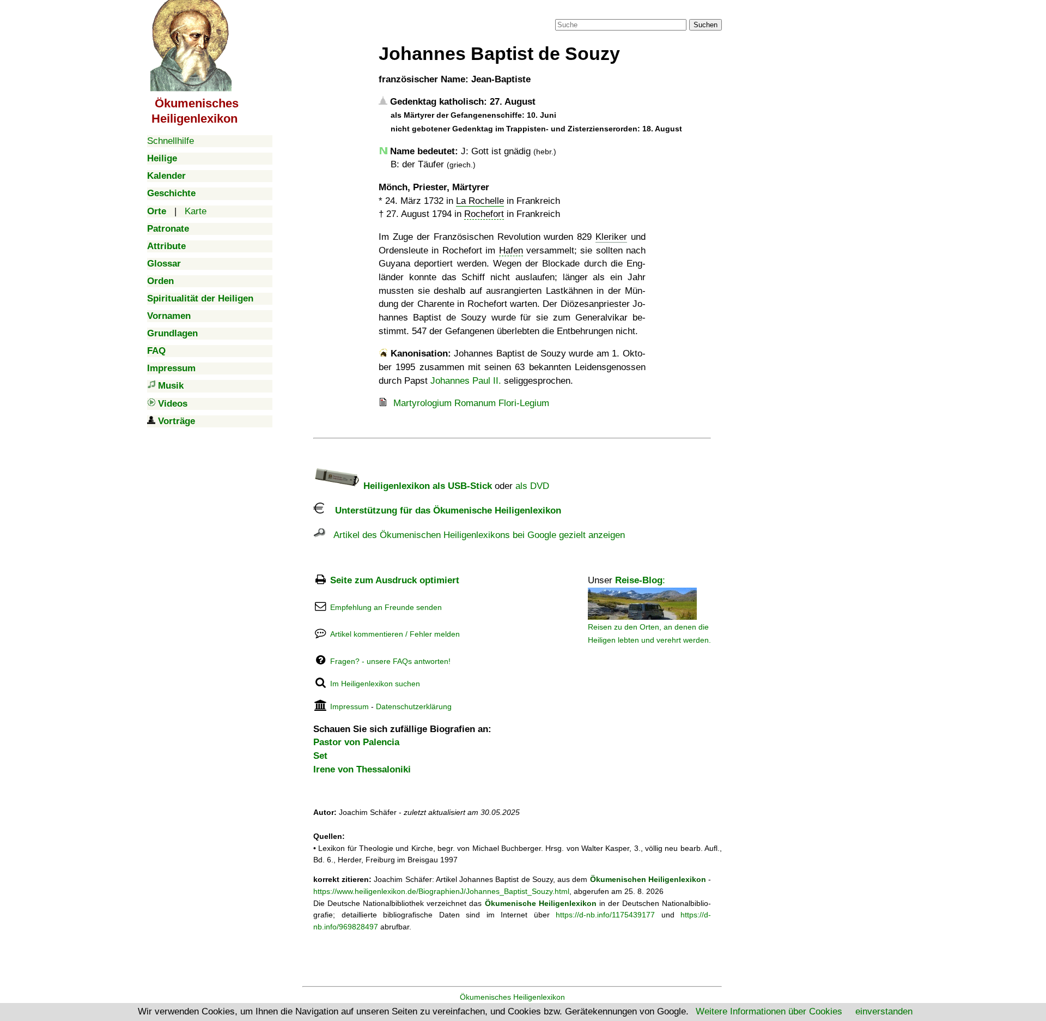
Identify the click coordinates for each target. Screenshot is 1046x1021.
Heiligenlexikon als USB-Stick (426, 486)
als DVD (532, 486)
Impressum (349, 706)
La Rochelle (480, 201)
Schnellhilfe (170, 141)
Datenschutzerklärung (414, 706)
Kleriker (611, 237)
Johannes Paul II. (465, 381)
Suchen (705, 25)
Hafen (511, 250)
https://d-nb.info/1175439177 (605, 914)
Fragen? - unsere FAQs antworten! (390, 661)
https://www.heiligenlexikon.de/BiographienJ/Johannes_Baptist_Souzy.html (441, 891)
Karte (195, 211)
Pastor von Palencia (356, 742)
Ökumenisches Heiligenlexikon (512, 997)
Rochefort (484, 214)
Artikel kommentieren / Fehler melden (395, 634)
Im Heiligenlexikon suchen (375, 683)
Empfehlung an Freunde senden (386, 607)
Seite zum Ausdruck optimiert (394, 580)
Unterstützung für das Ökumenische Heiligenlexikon (442, 510)
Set (320, 756)
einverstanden (884, 1011)
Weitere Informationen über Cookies (769, 1011)
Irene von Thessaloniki (362, 769)
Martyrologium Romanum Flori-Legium (471, 403)
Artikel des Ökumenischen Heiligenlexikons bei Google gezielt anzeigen (475, 535)
